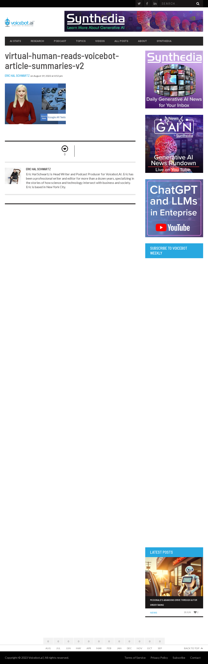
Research (37, 41)
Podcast (60, 41)
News (153, 612)
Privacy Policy (159, 657)
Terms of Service (135, 657)
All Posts (121, 41)
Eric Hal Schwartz (17, 75)
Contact (195, 657)
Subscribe (179, 657)
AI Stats (15, 41)
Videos (100, 41)
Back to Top (191, 648)
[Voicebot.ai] (34, 21)
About (142, 41)
